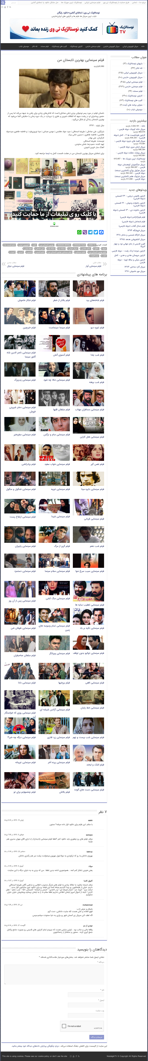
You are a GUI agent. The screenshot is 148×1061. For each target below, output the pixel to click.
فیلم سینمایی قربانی (94, 519)
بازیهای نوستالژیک (134, 63)
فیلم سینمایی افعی (94, 683)
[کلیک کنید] (74, 29)
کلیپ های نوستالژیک (59, 46)
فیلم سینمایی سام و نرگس (57, 435)
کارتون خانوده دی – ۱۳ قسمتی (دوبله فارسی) (129, 211)
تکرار (34, 245)
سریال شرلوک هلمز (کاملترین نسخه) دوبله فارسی (130, 178)
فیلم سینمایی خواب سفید (57, 464)
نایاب (104, 255)
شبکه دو (62, 248)
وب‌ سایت (100, 1011)
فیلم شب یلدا (97, 355)
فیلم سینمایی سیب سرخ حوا (89, 571)
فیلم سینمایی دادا (27, 683)
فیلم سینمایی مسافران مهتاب (89, 410)
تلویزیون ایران (24, 245)
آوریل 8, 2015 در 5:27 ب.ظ (13, 880)
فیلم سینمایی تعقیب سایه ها (89, 605)
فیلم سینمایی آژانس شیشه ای (55, 710)
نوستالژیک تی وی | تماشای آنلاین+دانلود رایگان (78, 13)
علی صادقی (40, 248)
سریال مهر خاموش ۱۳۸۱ (135, 271)
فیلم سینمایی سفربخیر (25, 435)
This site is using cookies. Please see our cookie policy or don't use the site (34, 1056)
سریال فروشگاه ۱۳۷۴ (136, 230)
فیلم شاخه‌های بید (95, 300)
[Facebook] (8, 7)
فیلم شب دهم (97, 546)
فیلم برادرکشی (29, 464)
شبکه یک (51, 248)
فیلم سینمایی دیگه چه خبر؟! (22, 737)
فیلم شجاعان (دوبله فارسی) (133, 221)
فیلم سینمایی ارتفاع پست (23, 517)
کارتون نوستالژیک (76, 46)
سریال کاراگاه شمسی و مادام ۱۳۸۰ (130, 235)
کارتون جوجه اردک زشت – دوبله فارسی (128, 251)
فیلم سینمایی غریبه (60, 489)
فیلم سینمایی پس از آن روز (22, 601)
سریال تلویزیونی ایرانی (130, 46)
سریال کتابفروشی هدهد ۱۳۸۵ (132, 239)
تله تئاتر (34, 46)
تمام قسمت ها (9, 245)
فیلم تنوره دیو (97, 328)
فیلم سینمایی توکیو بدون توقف (88, 653)
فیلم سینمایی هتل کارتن (92, 437)
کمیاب (12, 252)
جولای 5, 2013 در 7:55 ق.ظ (14, 834)
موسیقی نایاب (24, 46)
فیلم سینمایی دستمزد (25, 571)
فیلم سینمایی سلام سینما (57, 571)
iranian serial (64, 245)
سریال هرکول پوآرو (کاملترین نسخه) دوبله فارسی (130, 172)
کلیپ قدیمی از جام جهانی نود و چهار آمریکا (129, 245)
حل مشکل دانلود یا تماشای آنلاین (44, 2)
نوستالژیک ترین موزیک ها (71, 2)
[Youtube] (5, 7)
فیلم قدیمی (40, 252)
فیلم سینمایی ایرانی (92, 2)
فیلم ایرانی (28, 248)
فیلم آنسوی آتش (61, 355)
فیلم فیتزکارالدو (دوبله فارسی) (132, 217)
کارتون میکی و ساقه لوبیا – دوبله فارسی (131, 261)
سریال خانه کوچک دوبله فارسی (132, 129)
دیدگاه (100, 962)
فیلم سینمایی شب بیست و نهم (88, 737)
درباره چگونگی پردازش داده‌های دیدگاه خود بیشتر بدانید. (35, 1046)
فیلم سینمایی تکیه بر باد (92, 628)
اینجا (48, 153)
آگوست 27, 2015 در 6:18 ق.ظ (14, 925)
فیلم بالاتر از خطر (61, 300)
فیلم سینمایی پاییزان (25, 546)
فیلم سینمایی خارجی (93, 46)
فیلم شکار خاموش (27, 300)
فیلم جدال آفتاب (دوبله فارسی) (132, 226)
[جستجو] (3, 2)
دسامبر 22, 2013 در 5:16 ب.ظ (14, 851)
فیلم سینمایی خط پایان (92, 708)
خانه (142, 46)
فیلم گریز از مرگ (62, 546)
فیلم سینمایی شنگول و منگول (21, 489)
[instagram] (2, 7)
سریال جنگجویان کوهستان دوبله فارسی (131, 166)
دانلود (96, 248)
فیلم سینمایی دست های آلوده (89, 790)
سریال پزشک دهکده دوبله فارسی (131, 153)
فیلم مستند (44, 46)
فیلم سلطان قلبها (61, 410)
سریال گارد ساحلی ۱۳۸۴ (134, 267)
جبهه (104, 248)
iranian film (79, 245)
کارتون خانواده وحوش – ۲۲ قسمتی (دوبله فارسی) (130, 204)
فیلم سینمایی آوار (93, 264)
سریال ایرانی (73, 248)
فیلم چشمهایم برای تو (25, 792)
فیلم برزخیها (64, 683)
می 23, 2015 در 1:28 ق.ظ (13, 904)
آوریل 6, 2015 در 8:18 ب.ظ (13, 866)
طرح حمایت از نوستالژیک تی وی (116, 2)
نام (102, 990)
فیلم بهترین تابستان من (97, 252)
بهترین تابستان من (46, 245)
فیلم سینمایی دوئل (15, 264)
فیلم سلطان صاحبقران (25, 656)
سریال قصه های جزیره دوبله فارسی (130, 141)
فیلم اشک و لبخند (95, 765)
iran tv (92, 245)
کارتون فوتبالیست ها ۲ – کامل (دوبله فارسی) (129, 136)
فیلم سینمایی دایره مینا (92, 489)
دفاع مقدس (86, 248)
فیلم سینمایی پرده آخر (59, 762)
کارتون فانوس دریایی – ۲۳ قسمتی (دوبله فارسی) (130, 197)
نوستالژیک (94, 255)
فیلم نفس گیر (97, 464)
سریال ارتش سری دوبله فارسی (132, 147)
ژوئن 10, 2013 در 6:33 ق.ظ (14, 820)
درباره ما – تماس (139, 2)
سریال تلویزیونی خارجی (111, 46)
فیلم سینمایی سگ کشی (58, 599)
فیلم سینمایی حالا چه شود (57, 380)
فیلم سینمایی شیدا (60, 517)
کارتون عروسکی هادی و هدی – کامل (129, 255)
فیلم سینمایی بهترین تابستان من (59, 252)
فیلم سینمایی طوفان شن (23, 628)
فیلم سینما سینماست (59, 328)
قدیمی (29, 252)
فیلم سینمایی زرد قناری (58, 737)
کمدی (21, 252)
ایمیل (101, 1000)
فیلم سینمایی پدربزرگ (25, 380)
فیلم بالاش (64, 792)
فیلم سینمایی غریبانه (25, 762)
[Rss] (10, 7)
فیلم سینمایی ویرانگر (59, 653)
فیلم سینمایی (80, 252)
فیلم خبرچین (29, 328)
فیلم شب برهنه (96, 382)
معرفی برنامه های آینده (132, 105)
